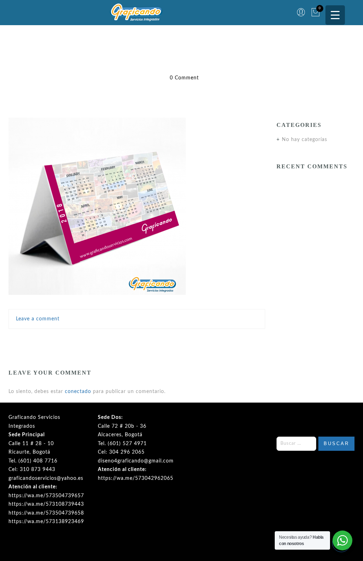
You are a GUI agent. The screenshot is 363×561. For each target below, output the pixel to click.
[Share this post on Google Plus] (137, 340)
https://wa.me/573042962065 (135, 478)
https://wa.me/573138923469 (46, 521)
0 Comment (184, 77)
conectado (78, 391)
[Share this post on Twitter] (121, 340)
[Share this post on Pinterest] (152, 340)
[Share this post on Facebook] (108, 340)
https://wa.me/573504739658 (46, 513)
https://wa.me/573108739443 (46, 504)
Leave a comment (38, 318)
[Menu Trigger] (335, 15)
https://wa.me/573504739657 (46, 495)
